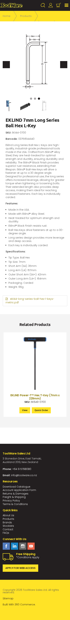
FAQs (6, 533)
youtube (31, 546)
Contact (8, 529)
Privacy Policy (11, 500)
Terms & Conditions (15, 504)
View (24, 410)
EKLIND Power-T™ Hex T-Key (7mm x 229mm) (35, 396)
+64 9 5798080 (21, 469)
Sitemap (8, 598)
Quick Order (41, 410)
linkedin (14, 546)
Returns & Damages (15, 493)
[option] (35, 61)
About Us (8, 515)
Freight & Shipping (14, 497)
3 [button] (39, 99)
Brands (7, 522)
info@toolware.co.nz (24, 475)
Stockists (8, 526)
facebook (6, 546)
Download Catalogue (16, 486)
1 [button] (31, 99)
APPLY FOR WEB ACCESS (20, 568)
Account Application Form (19, 490)
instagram (22, 546)
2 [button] (35, 99)
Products (8, 519)
